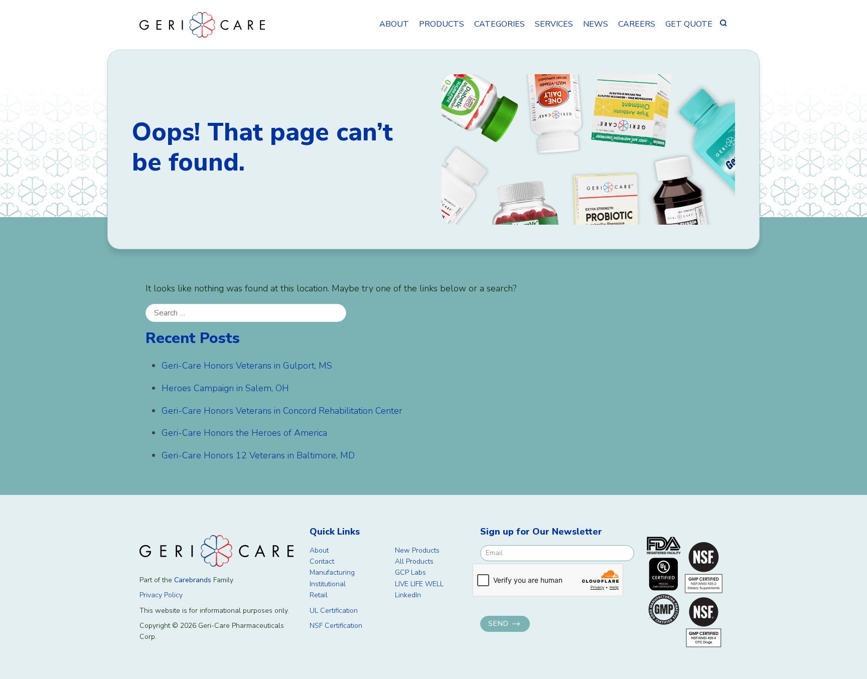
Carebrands (192, 580)
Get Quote (688, 24)
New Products (417, 550)
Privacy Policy (161, 595)
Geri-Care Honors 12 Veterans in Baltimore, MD (258, 455)
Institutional (328, 584)
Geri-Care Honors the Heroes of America (244, 433)
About (394, 24)
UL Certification (334, 610)
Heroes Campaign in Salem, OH (225, 388)
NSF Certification (336, 625)
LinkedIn (408, 595)
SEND (498, 623)
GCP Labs (410, 572)
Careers (636, 24)
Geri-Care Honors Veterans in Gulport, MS (247, 366)
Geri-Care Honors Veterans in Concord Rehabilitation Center (282, 411)
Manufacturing (332, 572)
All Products (414, 561)
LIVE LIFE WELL (419, 584)
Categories (499, 24)
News (595, 24)
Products (441, 24)
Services (554, 24)
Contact (322, 561)
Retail (319, 595)
